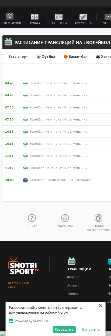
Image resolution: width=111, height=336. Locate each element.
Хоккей (73, 285)
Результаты (35, 23)
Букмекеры (84, 23)
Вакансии (65, 226)
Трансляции (79, 269)
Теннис (72, 293)
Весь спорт (18, 56)
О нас (32, 226)
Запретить (91, 329)
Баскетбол (78, 56)
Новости (59, 23)
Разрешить (64, 329)
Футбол (48, 56)
